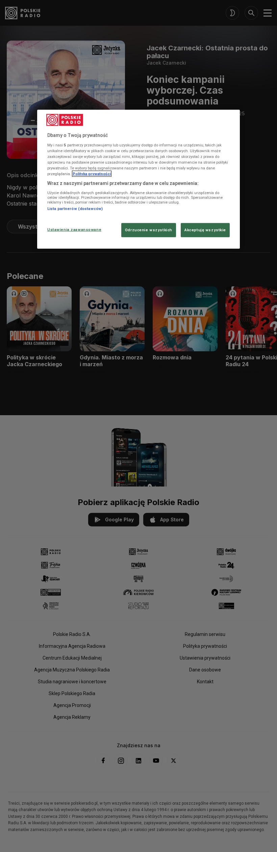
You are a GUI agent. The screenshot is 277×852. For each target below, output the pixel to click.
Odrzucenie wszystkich (148, 230)
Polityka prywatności (92, 173)
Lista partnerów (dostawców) (75, 208)
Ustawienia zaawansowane (74, 229)
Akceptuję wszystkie (205, 230)
